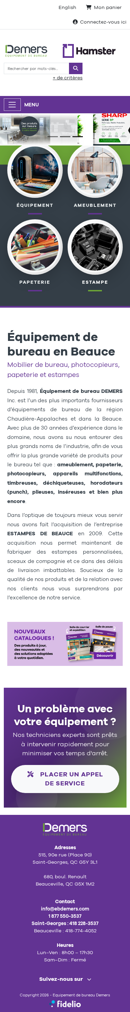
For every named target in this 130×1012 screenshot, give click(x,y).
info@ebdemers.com (65, 909)
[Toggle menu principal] (12, 104)
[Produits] (35, 246)
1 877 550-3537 (65, 916)
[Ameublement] (95, 170)
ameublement (95, 205)
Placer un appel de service (70, 779)
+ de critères (68, 77)
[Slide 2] (65, 137)
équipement (35, 205)
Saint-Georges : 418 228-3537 (65, 923)
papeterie (34, 282)
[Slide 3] (77, 137)
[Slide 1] (52, 137)
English (67, 7)
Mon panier (108, 7)
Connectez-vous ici (103, 22)
